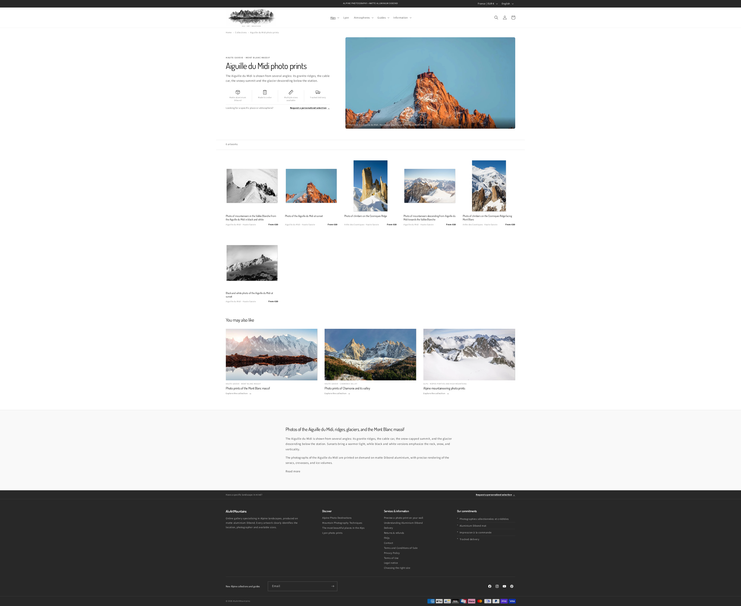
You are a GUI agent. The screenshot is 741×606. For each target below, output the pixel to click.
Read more (293, 471)
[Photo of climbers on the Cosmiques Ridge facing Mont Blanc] (489, 186)
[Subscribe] (332, 586)
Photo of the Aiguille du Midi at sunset (304, 216)
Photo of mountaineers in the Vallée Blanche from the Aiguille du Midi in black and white (251, 217)
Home (229, 32)
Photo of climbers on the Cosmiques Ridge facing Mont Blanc (487, 217)
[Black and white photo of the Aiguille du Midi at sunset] (252, 263)
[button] (334, 17)
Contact (388, 543)
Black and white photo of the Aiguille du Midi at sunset (249, 294)
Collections (241, 32)
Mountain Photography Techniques (342, 522)
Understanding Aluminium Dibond (403, 522)
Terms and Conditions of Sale (401, 548)
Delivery (388, 528)
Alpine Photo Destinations (337, 517)
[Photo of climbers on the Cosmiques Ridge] (370, 186)
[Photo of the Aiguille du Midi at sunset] (311, 186)
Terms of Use (391, 558)
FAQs (387, 538)
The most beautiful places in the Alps (343, 528)
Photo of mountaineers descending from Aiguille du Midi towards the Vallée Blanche (429, 217)
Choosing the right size (397, 567)
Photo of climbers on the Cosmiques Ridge (365, 216)
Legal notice (391, 562)
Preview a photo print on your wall (403, 517)
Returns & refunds (394, 533)
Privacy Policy (392, 553)
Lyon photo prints (332, 533)
